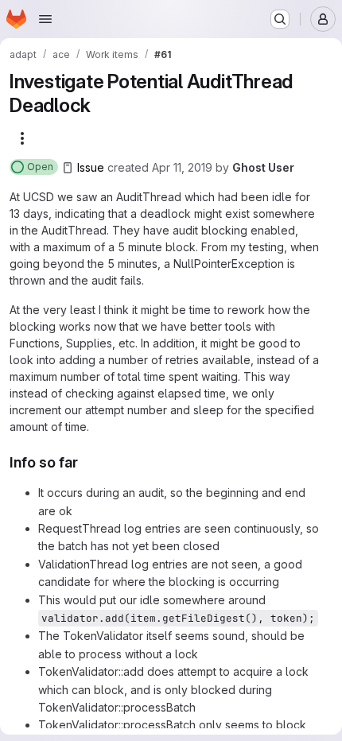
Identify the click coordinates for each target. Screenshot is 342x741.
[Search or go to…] (280, 19)
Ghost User (263, 167)
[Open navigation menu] (45, 19)
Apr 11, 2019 (182, 167)
